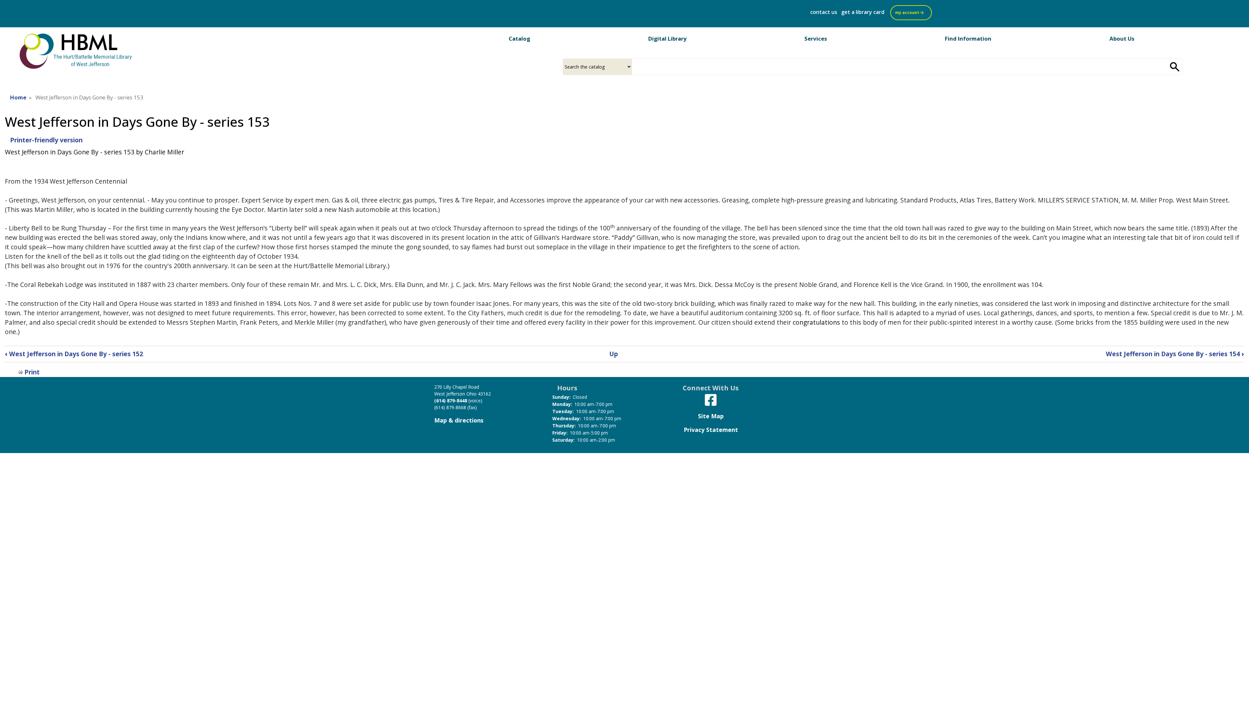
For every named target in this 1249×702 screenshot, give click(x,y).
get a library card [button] (862, 12)
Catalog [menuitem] (519, 38)
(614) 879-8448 (450, 400)
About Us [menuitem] (1122, 38)
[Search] (1175, 67)
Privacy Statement (711, 430)
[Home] (76, 51)
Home (18, 97)
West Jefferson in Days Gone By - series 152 (74, 353)
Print (32, 372)
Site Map (711, 416)
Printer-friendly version (46, 140)
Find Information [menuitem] (968, 38)
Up (613, 353)
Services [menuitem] (815, 38)
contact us (823, 12)
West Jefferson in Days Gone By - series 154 (1175, 353)
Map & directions (458, 420)
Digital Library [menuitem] (667, 38)
